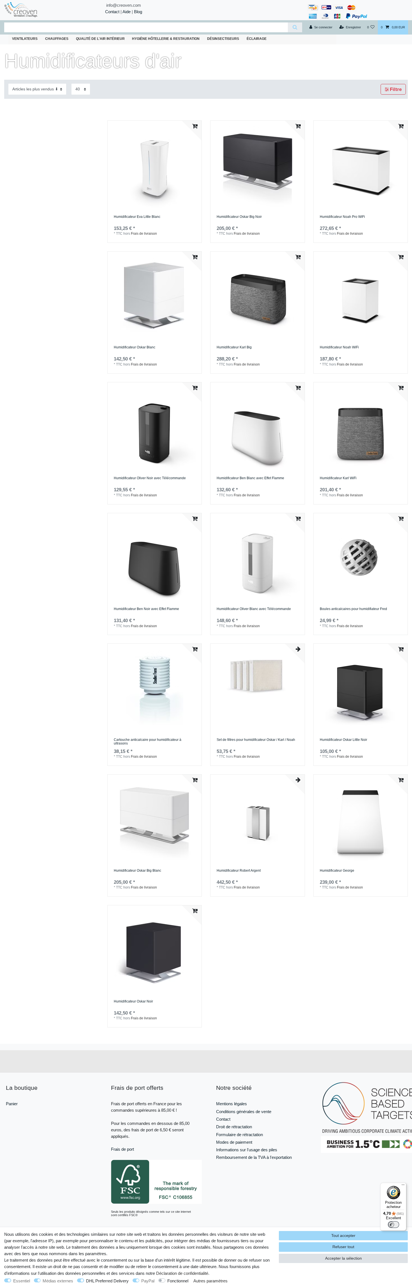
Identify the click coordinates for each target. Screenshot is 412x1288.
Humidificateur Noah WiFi (339, 347)
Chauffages (56, 39)
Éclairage (257, 39)
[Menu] (403, 1186)
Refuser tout (343, 1246)
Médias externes (58, 1280)
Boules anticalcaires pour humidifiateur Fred (353, 609)
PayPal (147, 1280)
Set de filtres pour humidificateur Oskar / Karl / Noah (256, 740)
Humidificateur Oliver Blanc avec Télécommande (254, 609)
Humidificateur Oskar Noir (133, 1001)
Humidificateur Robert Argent (239, 871)
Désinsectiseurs (223, 39)
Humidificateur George (337, 871)
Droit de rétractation (234, 1126)
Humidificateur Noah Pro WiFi (342, 217)
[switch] (393, 1224)
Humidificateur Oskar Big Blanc (137, 871)
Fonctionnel (177, 1280)
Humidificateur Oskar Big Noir (239, 217)
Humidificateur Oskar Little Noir (343, 740)
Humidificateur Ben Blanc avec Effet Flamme (250, 478)
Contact (112, 11)
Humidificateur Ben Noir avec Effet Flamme (146, 609)
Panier (12, 1103)
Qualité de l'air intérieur (100, 39)
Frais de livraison (144, 234)
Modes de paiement (234, 1142)
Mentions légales (231, 1103)
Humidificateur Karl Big (234, 347)
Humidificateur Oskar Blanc (134, 347)
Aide (126, 11)
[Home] (31, 9)
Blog (138, 11)
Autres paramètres (210, 1280)
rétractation (252, 1134)
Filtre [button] (396, 89)
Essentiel (21, 1280)
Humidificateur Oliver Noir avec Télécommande (150, 478)
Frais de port (122, 1149)
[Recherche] (295, 27)
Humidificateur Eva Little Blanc (137, 217)
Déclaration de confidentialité (182, 1273)
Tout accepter (343, 1235)
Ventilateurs (25, 39)
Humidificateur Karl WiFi (338, 478)
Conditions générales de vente (243, 1111)
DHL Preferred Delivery (107, 1280)
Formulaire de (229, 1134)
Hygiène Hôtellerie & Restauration (166, 39)
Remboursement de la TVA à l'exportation (254, 1157)
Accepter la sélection (343, 1258)
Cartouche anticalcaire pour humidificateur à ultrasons (147, 742)
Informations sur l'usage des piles (246, 1149)
